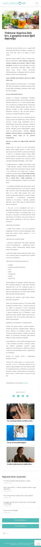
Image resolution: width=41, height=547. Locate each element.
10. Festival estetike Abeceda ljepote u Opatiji (17, 481)
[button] (37, 3)
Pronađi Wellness (20, 520)
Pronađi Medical (20, 526)
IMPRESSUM (13, 544)
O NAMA (6, 543)
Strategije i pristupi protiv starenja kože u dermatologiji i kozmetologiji (20, 503)
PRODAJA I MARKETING (18, 543)
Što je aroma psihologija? (11, 510)
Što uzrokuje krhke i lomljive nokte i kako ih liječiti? (19, 495)
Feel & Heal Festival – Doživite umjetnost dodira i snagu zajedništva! (20, 488)
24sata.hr (25, 383)
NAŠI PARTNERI (31, 543)
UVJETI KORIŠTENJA (25, 544)
